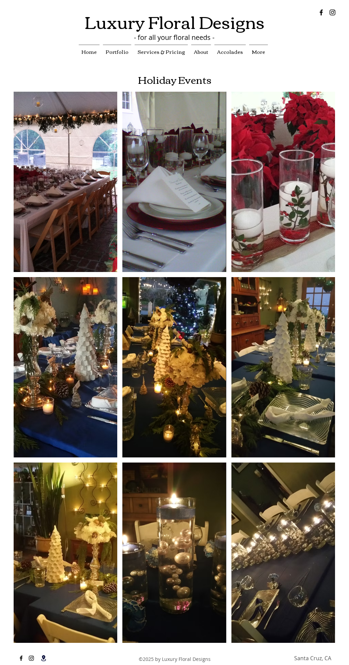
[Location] (43, 658)
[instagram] (332, 12)
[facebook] (321, 12)
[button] (65, 182)
